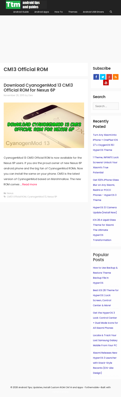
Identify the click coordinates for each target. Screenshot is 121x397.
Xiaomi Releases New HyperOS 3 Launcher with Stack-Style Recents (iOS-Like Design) (105, 363)
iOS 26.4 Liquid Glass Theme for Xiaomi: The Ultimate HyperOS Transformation (104, 230)
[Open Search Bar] (111, 12)
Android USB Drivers (93, 11)
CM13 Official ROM (16, 196)
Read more (29, 184)
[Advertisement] (60, 37)
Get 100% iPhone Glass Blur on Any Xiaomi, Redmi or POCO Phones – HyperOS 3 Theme (106, 190)
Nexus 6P (52, 196)
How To (59, 11)
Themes (72, 11)
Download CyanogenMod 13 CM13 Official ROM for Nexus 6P (38, 87)
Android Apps (41, 11)
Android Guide (21, 11)
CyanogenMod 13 (36, 196)
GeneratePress (60, 391)
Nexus (10, 193)
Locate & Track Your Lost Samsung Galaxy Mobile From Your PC (105, 340)
